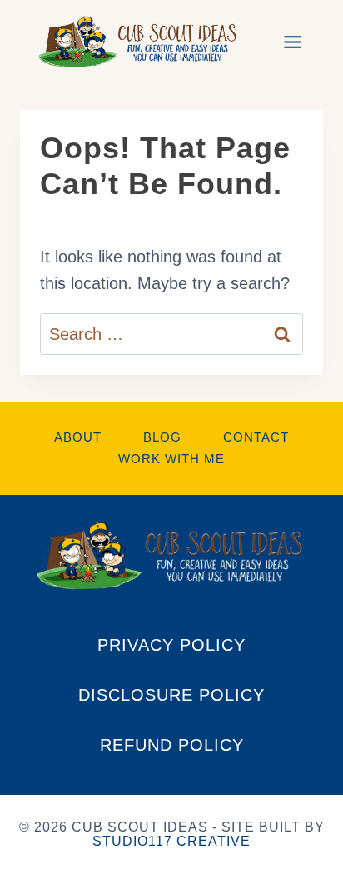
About (78, 437)
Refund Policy (172, 745)
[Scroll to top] (313, 733)
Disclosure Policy (171, 695)
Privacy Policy (171, 645)
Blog (162, 437)
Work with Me (171, 459)
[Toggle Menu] (293, 42)
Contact (256, 437)
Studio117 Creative (171, 841)
